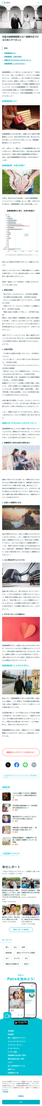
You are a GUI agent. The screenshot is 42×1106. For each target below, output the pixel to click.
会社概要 (11, 1031)
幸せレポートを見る (21, 930)
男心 (7, 947)
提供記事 (9, 953)
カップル (17, 958)
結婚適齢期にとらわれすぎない (14, 63)
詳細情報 (5, 1092)
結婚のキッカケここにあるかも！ (21, 752)
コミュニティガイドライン (17, 1041)
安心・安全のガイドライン (17, 1038)
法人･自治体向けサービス (16, 1066)
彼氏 (23, 947)
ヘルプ (10, 1062)
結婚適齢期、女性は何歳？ (13, 56)
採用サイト (11, 1069)
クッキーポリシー (14, 1048)
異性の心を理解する (12, 964)
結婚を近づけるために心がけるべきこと (17, 60)
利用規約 (11, 1034)
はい (21, 1102)
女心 (15, 947)
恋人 (26, 958)
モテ (7, 958)
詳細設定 (21, 1096)
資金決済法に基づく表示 (16, 1059)
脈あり (26, 964)
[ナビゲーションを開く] (37, 2)
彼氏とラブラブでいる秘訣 (26, 953)
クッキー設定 (12, 1052)
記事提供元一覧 (13, 1073)
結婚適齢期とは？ (10, 53)
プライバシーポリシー (15, 1045)
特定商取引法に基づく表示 (17, 1055)
